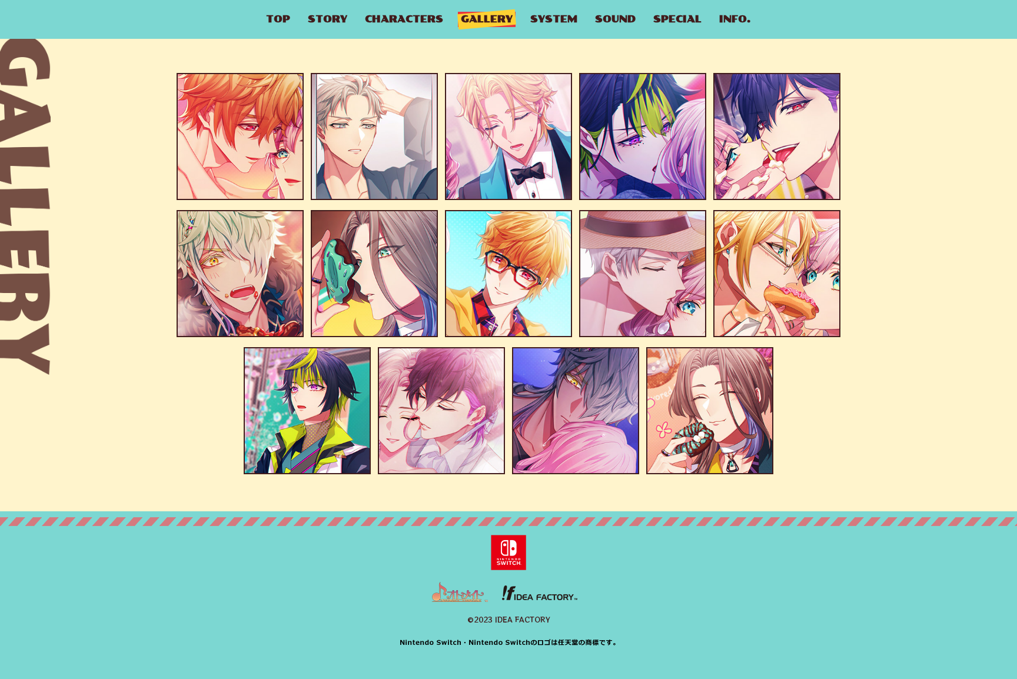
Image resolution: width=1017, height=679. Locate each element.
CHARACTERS (404, 19)
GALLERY (487, 19)
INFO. (735, 19)
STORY (327, 19)
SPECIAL (677, 19)
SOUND (615, 19)
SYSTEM (553, 19)
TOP (278, 19)
